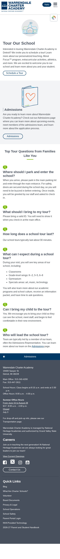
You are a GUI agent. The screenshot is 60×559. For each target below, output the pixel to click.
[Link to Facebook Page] (5, 463)
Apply (46, 4)
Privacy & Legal (10, 505)
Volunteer (7, 495)
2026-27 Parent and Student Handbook (21, 527)
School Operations (11, 509)
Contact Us (14, 469)
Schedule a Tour (14, 73)
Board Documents (11, 500)
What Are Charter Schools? (15, 491)
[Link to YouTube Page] (27, 463)
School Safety (9, 514)
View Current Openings (13, 456)
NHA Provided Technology (15, 523)
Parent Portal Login (12, 518)
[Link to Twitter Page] (12, 463)
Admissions (13, 136)
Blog (5, 486)
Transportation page (12, 421)
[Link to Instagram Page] (20, 463)
